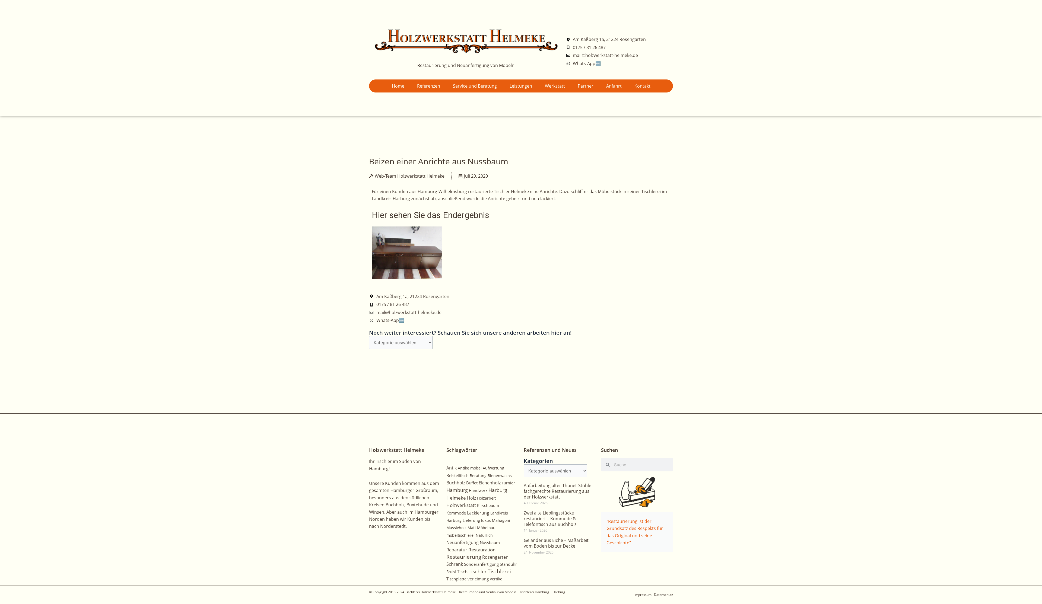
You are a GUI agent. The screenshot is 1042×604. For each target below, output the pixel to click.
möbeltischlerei (460, 535)
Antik (451, 468)
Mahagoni (501, 520)
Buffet (472, 482)
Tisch (462, 571)
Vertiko (496, 578)
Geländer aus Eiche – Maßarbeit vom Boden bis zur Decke (556, 543)
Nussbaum (490, 542)
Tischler (478, 571)
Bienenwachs (500, 475)
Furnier (508, 482)
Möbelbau (486, 527)
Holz (471, 498)
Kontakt (642, 86)
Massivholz (456, 527)
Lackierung (478, 513)
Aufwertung (493, 468)
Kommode (456, 513)
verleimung (478, 578)
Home (398, 86)
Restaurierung (463, 556)
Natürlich (484, 535)
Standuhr (508, 564)
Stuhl (451, 571)
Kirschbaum (488, 505)
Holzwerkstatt (461, 505)
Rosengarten (495, 557)
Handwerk (478, 490)
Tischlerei (499, 571)
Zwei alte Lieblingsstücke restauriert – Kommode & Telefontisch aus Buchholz (550, 518)
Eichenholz (490, 483)
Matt (472, 527)
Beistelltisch (457, 475)
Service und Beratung (475, 86)
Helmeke (456, 498)
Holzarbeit (486, 498)
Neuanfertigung (462, 542)
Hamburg (457, 490)
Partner (585, 86)
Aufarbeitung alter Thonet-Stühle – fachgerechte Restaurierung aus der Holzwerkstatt (559, 491)
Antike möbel (470, 468)
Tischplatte (456, 578)
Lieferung (471, 520)
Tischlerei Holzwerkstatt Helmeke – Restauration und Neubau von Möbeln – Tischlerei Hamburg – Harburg (485, 592)
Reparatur (456, 550)
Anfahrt (614, 86)
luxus (486, 520)
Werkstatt (555, 86)
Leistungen (521, 86)
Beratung (478, 475)
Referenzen (428, 86)
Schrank (454, 564)
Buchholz (455, 483)
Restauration (481, 550)
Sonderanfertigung (481, 564)
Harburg (497, 490)
